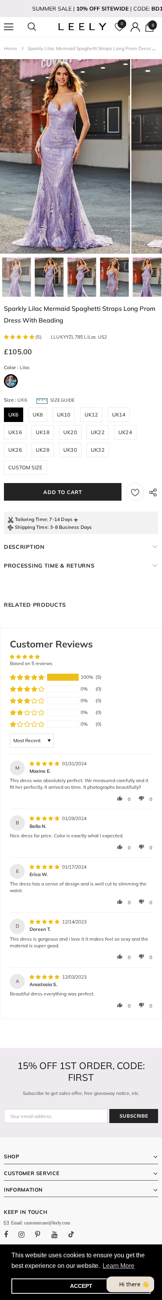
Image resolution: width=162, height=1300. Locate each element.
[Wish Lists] (135, 492)
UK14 (119, 414)
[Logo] (82, 27)
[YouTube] (59, 1234)
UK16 (15, 432)
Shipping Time (31, 527)
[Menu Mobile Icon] (8, 27)
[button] (19, 337)
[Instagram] (25, 1234)
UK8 (38, 414)
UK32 (98, 450)
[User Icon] (135, 27)
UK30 (70, 450)
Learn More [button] (118, 1265)
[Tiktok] (75, 1234)
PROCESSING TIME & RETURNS (49, 565)
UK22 (98, 432)
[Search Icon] (39, 27)
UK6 (13, 414)
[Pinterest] (42, 1234)
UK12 (91, 414)
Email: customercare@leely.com (39, 1223)
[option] (65, 156)
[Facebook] (11, 1234)
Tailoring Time (31, 519)
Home (10, 48)
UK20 (70, 432)
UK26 (15, 450)
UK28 (43, 450)
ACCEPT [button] (81, 1286)
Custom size (25, 467)
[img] (45, 763)
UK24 (125, 432)
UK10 (64, 414)
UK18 (43, 432)
